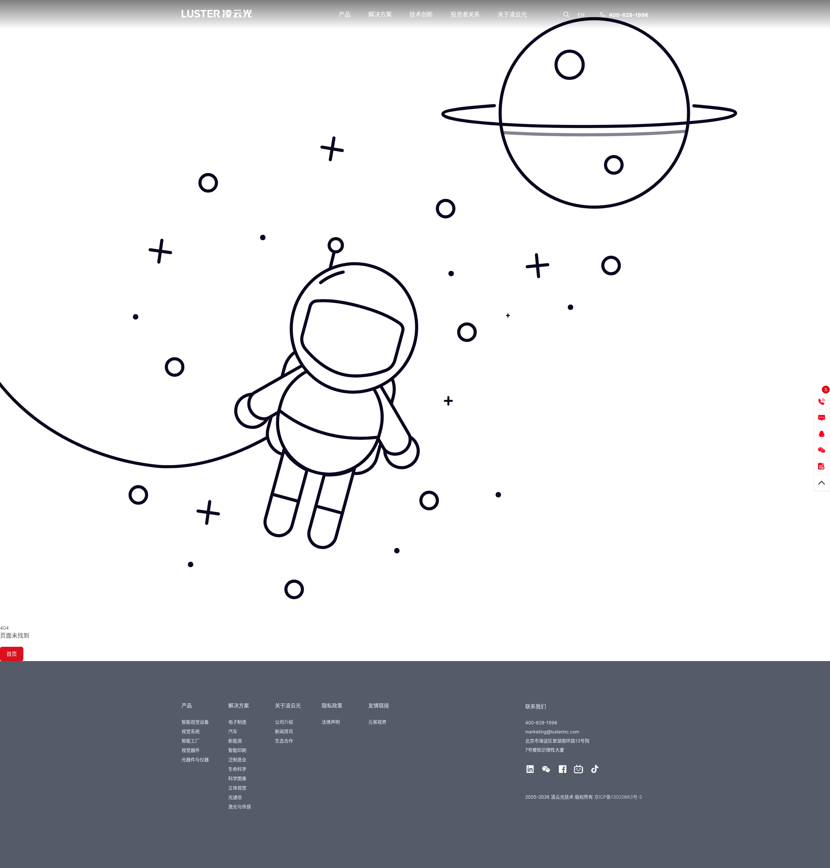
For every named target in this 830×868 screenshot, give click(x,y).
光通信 (235, 797)
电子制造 (237, 722)
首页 (11, 654)
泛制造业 (237, 759)
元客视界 (377, 722)
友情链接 (378, 705)
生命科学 (237, 769)
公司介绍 (284, 722)
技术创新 (421, 14)
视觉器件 (191, 750)
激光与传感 (239, 806)
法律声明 (331, 722)
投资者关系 (465, 14)
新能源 (235, 740)
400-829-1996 (628, 15)
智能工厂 (191, 740)
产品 (344, 14)
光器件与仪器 (195, 759)
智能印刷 (237, 750)
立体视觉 (237, 787)
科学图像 (237, 778)
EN (581, 14)
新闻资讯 (284, 731)
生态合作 (284, 740)
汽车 (232, 731)
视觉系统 (191, 731)
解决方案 (380, 14)
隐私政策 (332, 705)
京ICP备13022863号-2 (618, 797)
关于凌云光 (512, 14)
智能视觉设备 (195, 722)
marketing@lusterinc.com (552, 731)
